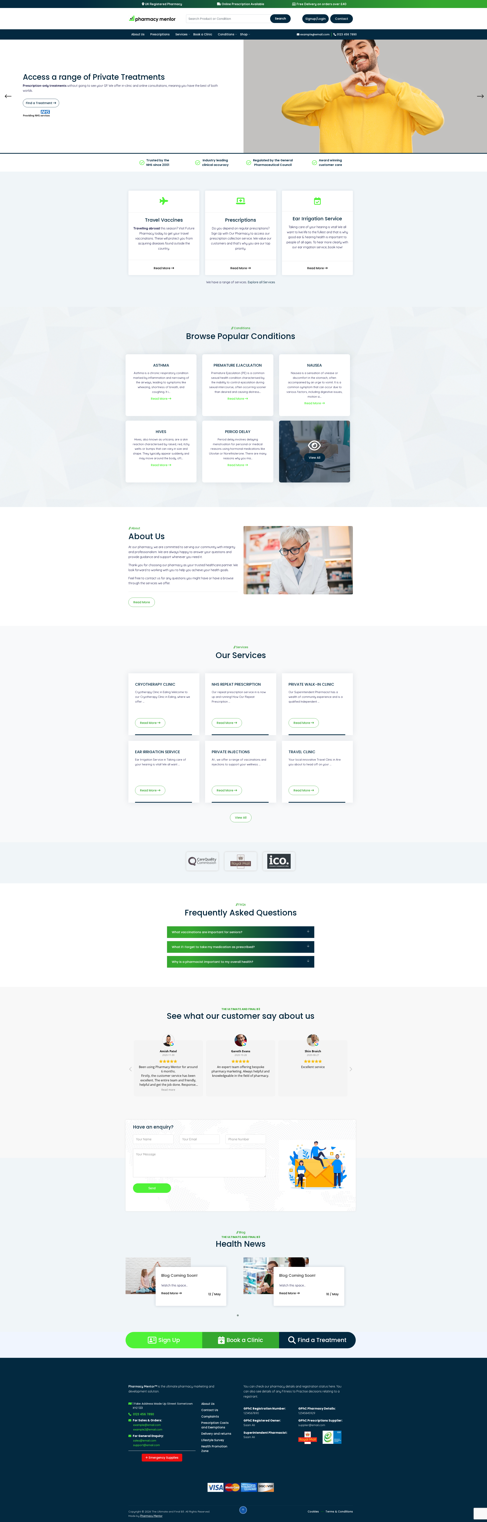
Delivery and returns (216, 1434)
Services (181, 34)
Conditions (226, 34)
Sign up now (66, 100)
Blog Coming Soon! (179, 1275)
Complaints (210, 1417)
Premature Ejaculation (238, 365)
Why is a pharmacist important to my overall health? (212, 962)
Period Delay (237, 431)
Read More (162, 268)
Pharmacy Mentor (151, 1516)
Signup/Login (315, 19)
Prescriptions (160, 34)
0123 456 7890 (346, 34)
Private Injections (231, 752)
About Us (138, 34)
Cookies (313, 1511)
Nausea (314, 365)
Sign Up (169, 1340)
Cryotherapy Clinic (155, 684)
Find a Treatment (322, 1340)
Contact (341, 19)
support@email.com (146, 1445)
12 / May (214, 1294)
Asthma (161, 365)
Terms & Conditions (339, 1511)
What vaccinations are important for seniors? (207, 932)
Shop (243, 34)
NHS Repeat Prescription (236, 684)
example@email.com (314, 34)
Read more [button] (313, 1089)
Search (280, 18)
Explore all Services (261, 282)
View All (314, 457)
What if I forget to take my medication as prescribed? (213, 947)
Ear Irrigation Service (157, 752)
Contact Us (209, 1410)
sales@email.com (144, 1440)
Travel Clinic (302, 752)
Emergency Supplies (163, 1458)
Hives (161, 431)
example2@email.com (147, 1429)
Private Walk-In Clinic (311, 684)
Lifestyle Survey (212, 1440)
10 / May (332, 1294)
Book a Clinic (202, 34)
